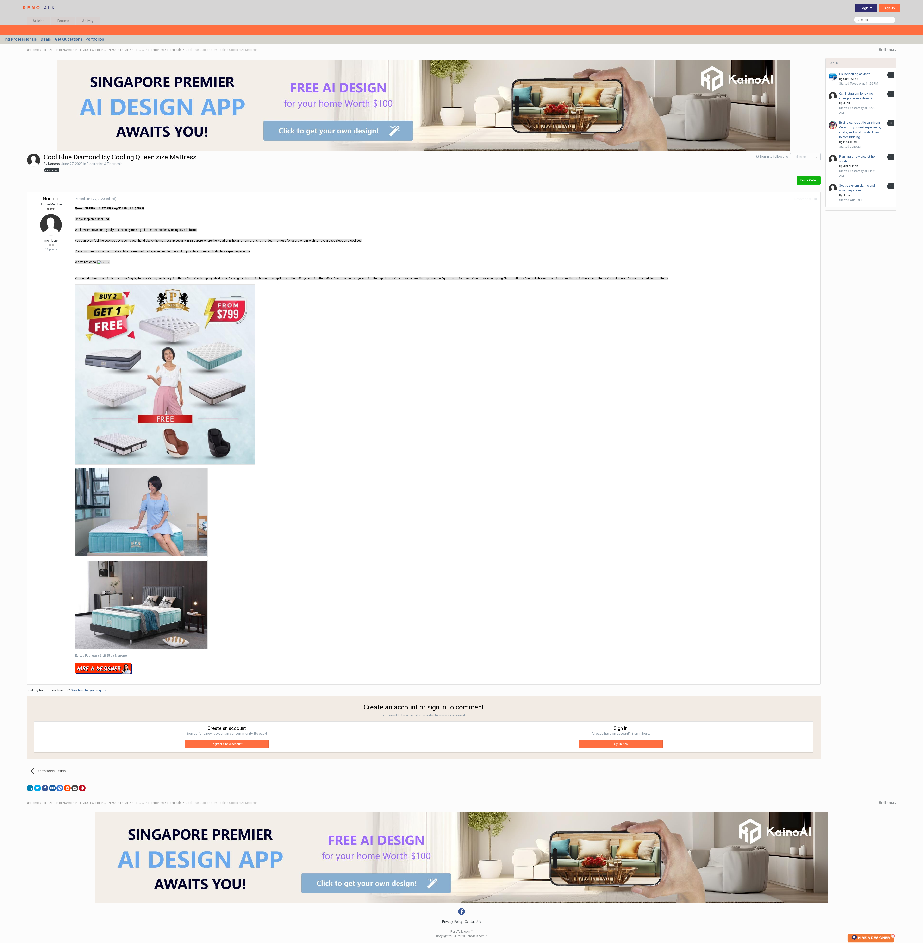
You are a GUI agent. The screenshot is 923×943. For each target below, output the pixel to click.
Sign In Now (620, 744)
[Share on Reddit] (67, 788)
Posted (90, 199)
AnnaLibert (850, 166)
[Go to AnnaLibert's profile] (833, 159)
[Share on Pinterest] (82, 788)
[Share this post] (815, 199)
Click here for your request (89, 690)
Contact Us (473, 922)
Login (865, 8)
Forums (63, 21)
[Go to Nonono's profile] (33, 160)
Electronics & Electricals (104, 164)
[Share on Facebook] (45, 788)
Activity (88, 21)
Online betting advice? (854, 74)
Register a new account (227, 744)
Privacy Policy (452, 922)
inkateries (850, 142)
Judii (846, 103)
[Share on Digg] (52, 788)
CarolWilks (850, 79)
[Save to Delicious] (59, 788)
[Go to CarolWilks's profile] (833, 77)
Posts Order (808, 180)
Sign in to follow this (774, 156)
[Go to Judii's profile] (833, 96)
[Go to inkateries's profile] (833, 125)
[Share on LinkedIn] (30, 788)
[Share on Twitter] (37, 788)
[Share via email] (74, 788)
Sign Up (889, 8)
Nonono (54, 164)
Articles (38, 21)
